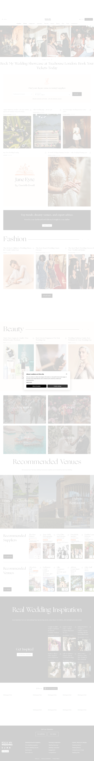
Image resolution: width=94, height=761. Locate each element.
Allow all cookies (36, 386)
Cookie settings (57, 386)
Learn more (29, 382)
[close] (67, 374)
